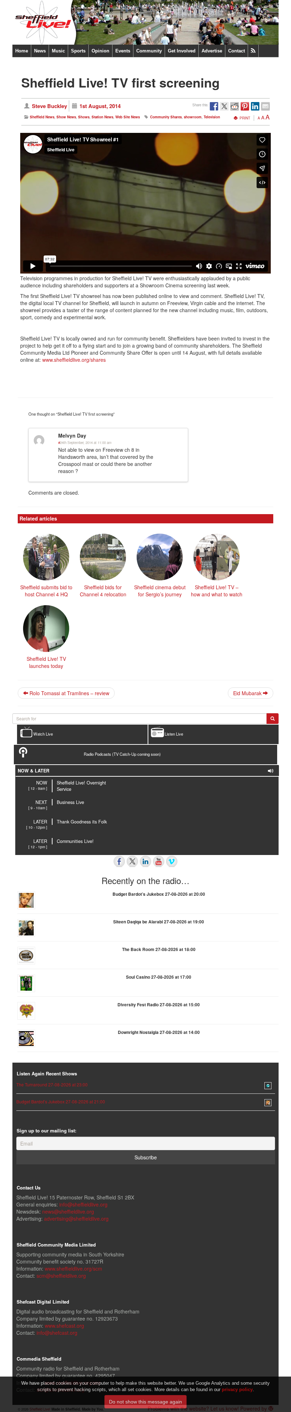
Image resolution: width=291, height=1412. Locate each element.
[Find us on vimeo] (171, 861)
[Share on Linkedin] (255, 106)
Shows (83, 116)
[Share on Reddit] (234, 106)
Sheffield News (42, 116)
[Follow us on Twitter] (132, 861)
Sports (78, 51)
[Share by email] (265, 106)
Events (122, 51)
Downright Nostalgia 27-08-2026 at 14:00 (159, 1032)
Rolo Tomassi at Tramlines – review (68, 693)
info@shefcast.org (57, 1332)
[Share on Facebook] (214, 106)
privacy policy (237, 1389)
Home (21, 51)
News (40, 51)
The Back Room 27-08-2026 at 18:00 (159, 949)
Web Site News (127, 116)
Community (149, 51)
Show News (66, 116)
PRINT (244, 118)
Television (212, 116)
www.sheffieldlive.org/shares (74, 359)
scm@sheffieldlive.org (61, 1275)
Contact (236, 51)
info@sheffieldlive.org (83, 1204)
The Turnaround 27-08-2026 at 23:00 (52, 1084)
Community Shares (166, 116)
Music (58, 51)
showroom (193, 116)
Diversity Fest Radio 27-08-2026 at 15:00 (158, 1004)
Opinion (100, 51)
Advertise (212, 51)
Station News (102, 116)
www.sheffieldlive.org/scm (73, 1268)
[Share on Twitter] (224, 106)
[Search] (273, 718)
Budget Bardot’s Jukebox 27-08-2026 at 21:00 (60, 1101)
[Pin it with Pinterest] (245, 106)
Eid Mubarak (248, 693)
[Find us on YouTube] (158, 861)
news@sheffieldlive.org (68, 1211)
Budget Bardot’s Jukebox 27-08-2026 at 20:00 (158, 894)
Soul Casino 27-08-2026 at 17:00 (158, 977)
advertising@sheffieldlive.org (76, 1218)
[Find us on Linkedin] (145, 861)
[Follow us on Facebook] (119, 861)
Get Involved (182, 51)
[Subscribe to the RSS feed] (253, 51)
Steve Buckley (49, 106)
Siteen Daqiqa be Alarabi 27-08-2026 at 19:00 (158, 921)
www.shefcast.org (64, 1325)
